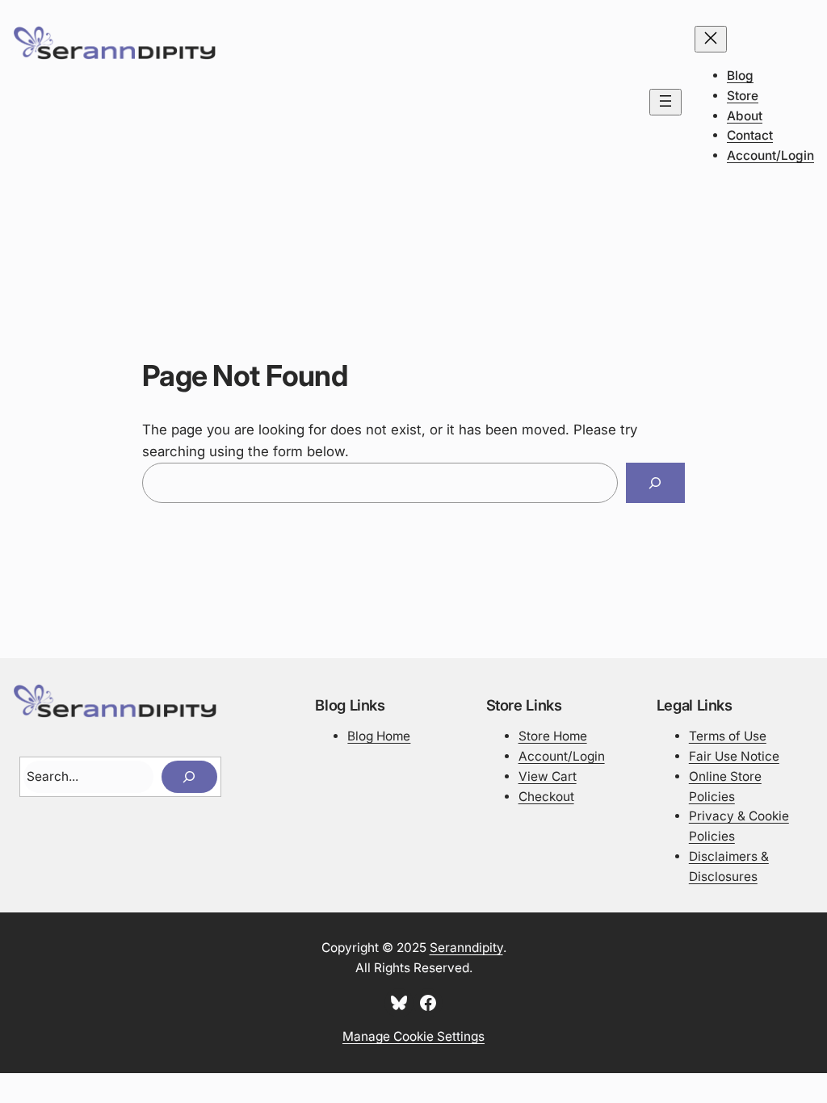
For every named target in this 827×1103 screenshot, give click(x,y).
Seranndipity (466, 947)
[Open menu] (665, 102)
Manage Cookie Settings (413, 1036)
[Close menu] (711, 39)
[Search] (655, 483)
